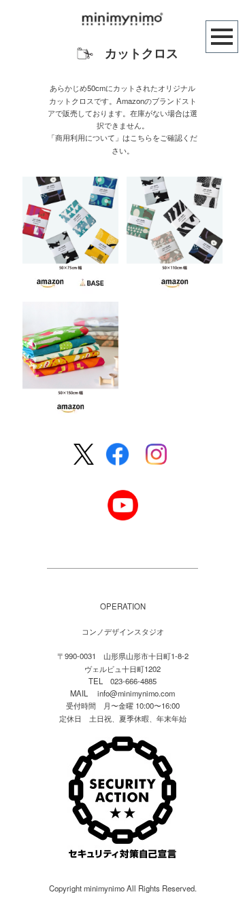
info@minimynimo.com (136, 693)
